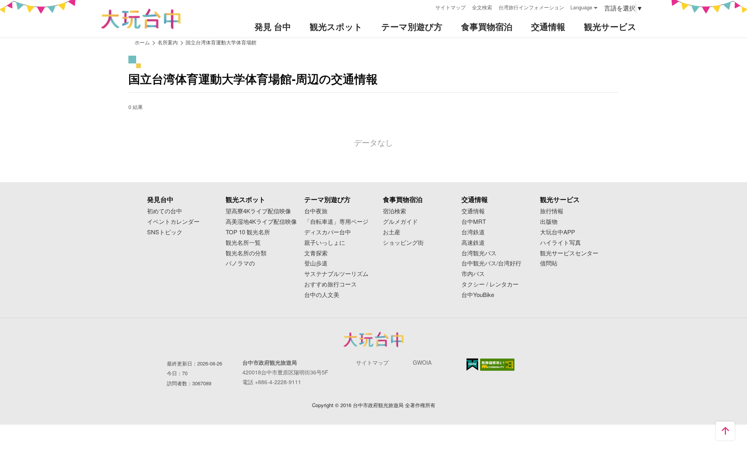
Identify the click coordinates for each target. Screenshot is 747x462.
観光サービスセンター (569, 253)
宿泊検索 (394, 211)
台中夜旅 (316, 211)
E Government (472, 364)
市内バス (473, 274)
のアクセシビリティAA (497, 364)
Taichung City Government (373, 339)
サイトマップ (450, 7)
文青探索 (316, 253)
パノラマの (240, 263)
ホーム (142, 42)
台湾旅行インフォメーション (531, 7)
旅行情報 (551, 211)
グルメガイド (400, 221)
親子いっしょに (324, 242)
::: (426, 6)
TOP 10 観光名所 (248, 232)
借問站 (549, 263)
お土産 (391, 232)
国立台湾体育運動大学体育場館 (221, 42)
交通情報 (473, 211)
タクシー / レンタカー (490, 284)
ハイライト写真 (560, 242)
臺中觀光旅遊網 (141, 19)
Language (581, 7)
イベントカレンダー (173, 221)
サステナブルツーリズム (336, 274)
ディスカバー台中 (327, 232)
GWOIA (422, 362)
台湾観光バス (478, 253)
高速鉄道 (473, 242)
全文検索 (482, 7)
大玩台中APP (557, 232)
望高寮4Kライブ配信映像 (258, 211)
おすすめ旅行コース (330, 284)
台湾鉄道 (473, 232)
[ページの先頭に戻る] (725, 431)
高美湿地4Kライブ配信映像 (261, 221)
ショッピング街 (403, 242)
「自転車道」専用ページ (336, 221)
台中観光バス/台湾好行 (491, 263)
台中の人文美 (321, 295)
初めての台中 (164, 211)
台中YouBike (477, 295)
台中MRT (473, 221)
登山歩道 (316, 263)
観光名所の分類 (246, 253)
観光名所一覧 (243, 242)
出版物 (549, 221)
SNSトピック (164, 232)
